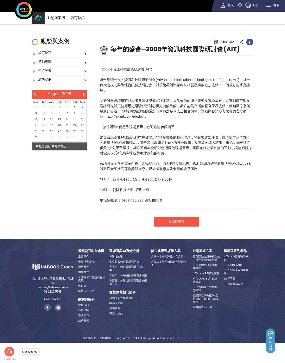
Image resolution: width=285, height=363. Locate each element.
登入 (230, 5)
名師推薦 (114, 308)
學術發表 (44, 70)
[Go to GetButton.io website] (9, 359)
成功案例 (44, 79)
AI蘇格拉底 (116, 256)
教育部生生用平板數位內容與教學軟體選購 (206, 258)
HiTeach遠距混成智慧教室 (205, 288)
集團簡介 (83, 256)
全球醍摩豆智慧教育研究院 (91, 278)
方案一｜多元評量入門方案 (167, 256)
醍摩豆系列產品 (235, 251)
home (38, 18)
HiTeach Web (233, 265)
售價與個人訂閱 (202, 307)
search (240, 5)
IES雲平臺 (229, 278)
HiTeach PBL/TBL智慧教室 (205, 280)
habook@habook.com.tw (52, 287)
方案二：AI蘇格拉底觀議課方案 (128, 275)
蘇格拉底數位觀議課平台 (124, 262)
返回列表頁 (176, 221)
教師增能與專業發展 (121, 298)
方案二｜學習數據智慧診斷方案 (168, 263)
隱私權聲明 (89, 338)
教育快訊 (78, 18)
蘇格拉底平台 (86, 291)
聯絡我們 (270, 343)
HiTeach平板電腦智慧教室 (205, 266)
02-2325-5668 (52, 291)
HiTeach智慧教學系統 (236, 258)
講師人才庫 (116, 303)
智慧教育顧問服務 (122, 292)
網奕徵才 (83, 272)
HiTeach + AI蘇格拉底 (236, 271)
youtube (58, 307)
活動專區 (44, 62)
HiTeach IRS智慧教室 (206, 273)
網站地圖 (105, 338)
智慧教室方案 (202, 251)
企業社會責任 (86, 262)
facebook (249, 42)
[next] (83, 94)
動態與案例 (56, 18)
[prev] (35, 94)
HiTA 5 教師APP (233, 284)
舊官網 (82, 286)
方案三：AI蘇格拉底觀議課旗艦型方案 (128, 282)
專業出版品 (116, 313)
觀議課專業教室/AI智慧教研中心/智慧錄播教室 (205, 299)
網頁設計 (182, 338)
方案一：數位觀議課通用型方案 (127, 268)
